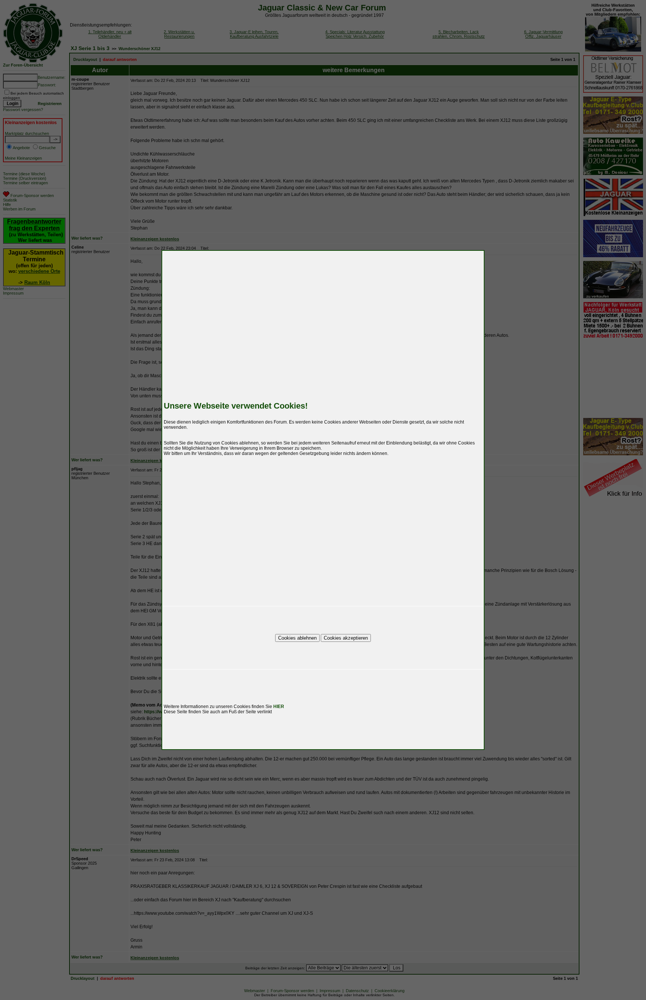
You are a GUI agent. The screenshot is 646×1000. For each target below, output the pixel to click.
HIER (278, 706)
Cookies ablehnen (297, 638)
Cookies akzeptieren (346, 638)
